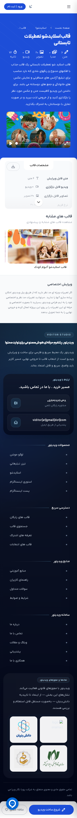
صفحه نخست (62, 28)
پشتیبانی (15, 652)
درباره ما (15, 624)
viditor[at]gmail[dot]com (49, 420)
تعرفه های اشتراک (21, 535)
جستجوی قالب (19, 526)
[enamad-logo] (53, 729)
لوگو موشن (16, 455)
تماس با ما (16, 633)
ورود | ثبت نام (14, 6)
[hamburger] (69, 6)
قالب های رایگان (20, 517)
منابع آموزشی (18, 571)
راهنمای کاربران (19, 580)
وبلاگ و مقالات (18, 643)
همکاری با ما (17, 661)
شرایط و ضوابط (19, 598)
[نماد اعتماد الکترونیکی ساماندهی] (23, 758)
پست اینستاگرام (20, 491)
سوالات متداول (19, 589)
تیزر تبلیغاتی (18, 464)
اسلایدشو (41, 28)
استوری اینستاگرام (21, 482)
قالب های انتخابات (21, 544)
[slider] (34, 143)
